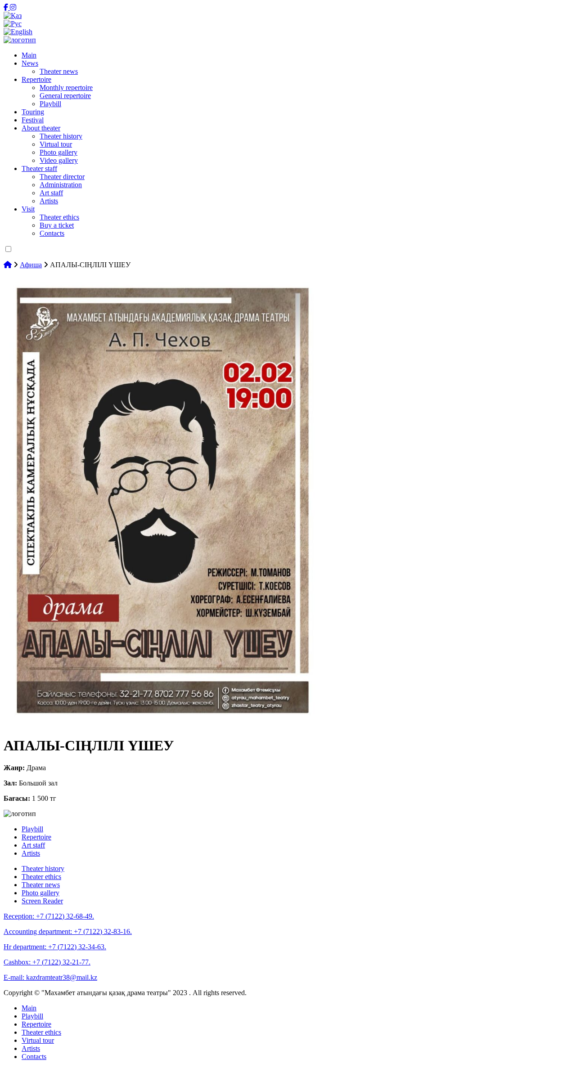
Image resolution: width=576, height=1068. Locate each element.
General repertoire (65, 95)
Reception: (49, 916)
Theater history (61, 136)
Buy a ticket (57, 225)
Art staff (51, 193)
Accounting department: (68, 931)
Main (29, 55)
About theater (41, 128)
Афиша (31, 265)
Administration (61, 184)
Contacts (52, 233)
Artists (49, 201)
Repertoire (36, 79)
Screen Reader (42, 901)
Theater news (59, 71)
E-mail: (50, 977)
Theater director (62, 176)
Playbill (50, 104)
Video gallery (59, 160)
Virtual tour (56, 144)
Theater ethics (59, 217)
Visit (28, 209)
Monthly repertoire (66, 87)
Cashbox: (47, 962)
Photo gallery (58, 152)
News (30, 63)
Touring (33, 112)
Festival (33, 120)
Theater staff (39, 168)
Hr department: (55, 947)
